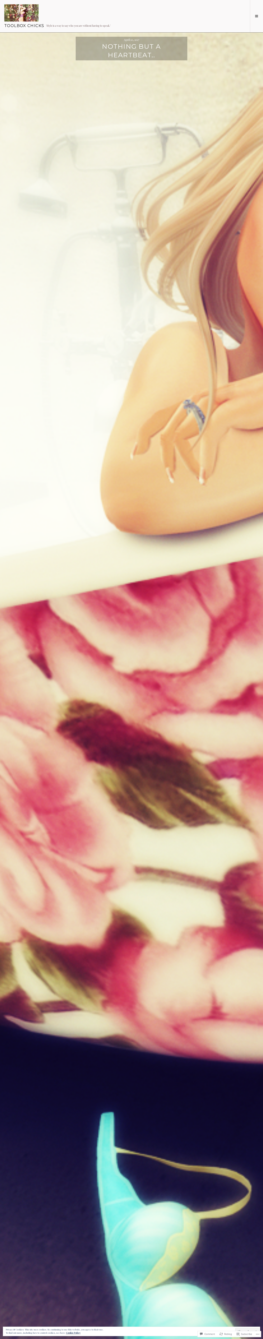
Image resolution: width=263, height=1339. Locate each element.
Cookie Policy (73, 1332)
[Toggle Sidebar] (256, 16)
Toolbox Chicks (24, 25)
